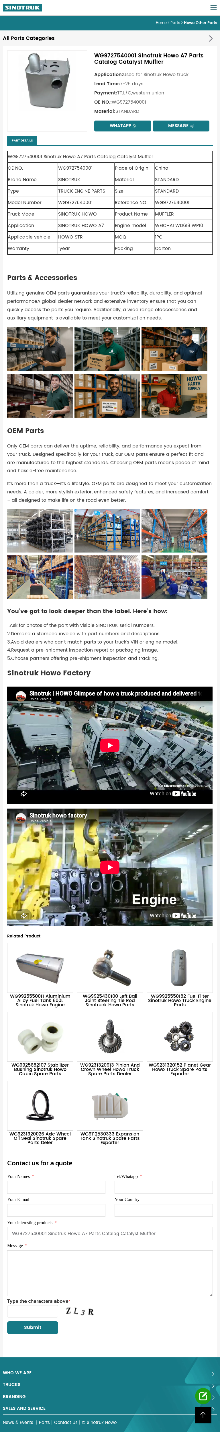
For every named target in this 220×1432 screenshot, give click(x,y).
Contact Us (66, 1422)
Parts (175, 23)
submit (32, 1327)
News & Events (19, 1422)
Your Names (18, 1176)
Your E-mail (18, 1199)
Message (178, 125)
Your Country (127, 1199)
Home (161, 23)
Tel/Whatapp (126, 1176)
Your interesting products (29, 1222)
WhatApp (120, 125)
